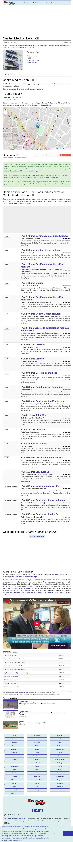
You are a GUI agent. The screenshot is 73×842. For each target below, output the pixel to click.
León (37, 766)
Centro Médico (67, 42)
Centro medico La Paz (48, 514)
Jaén (14, 763)
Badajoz (14, 742)
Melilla (14, 773)
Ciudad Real (60, 749)
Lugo (14, 769)
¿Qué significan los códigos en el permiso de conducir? (37, 703)
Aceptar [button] (67, 834)
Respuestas (44, 3)
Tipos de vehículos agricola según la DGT (32, 722)
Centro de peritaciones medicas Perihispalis (45, 329)
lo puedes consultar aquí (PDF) (21, 692)
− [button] (5, 113)
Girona (60, 752)
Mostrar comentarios (37, 536)
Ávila (59, 739)
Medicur (40, 283)
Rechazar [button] (57, 834)
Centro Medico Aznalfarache (51, 500)
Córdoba (14, 752)
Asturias (37, 739)
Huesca (37, 759)
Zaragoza (14, 793)
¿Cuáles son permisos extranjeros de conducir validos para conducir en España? (42, 713)
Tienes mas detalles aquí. (29, 171)
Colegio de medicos (46, 373)
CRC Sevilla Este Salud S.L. (51, 457)
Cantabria (60, 746)
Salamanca (14, 780)
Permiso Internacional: (11, 676)
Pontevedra (60, 776)
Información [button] (17, 840)
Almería (14, 739)
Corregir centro (66, 155)
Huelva (14, 759)
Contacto (54, 3)
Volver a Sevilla (53, 155)
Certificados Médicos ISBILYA (52, 236)
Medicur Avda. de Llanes (49, 250)
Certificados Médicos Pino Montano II (42, 298)
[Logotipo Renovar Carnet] (37, 802)
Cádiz (37, 746)
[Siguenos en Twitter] (37, 811)
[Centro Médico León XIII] (13, 60)
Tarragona (60, 783)
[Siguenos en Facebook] (33, 811)
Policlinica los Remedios (49, 387)
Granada (14, 756)
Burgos (60, 742)
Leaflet (53, 148)
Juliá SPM (41, 415)
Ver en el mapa (32, 62)
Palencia (37, 776)
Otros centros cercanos (40, 155)
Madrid (37, 769)
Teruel (14, 786)
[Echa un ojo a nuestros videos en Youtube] (41, 811)
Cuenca (37, 752)
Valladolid (14, 790)
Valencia (60, 786)
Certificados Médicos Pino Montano (42, 265)
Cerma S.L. (42, 429)
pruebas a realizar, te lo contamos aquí (23, 577)
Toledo (37, 786)
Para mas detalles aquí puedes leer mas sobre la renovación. (30, 593)
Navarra (59, 773)
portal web (26, 177)
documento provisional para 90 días (16, 588)
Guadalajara (37, 756)
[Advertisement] (37, 21)
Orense (14, 776)
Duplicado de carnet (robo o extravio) (16, 673)
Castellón (14, 749)
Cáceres (14, 746)
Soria (37, 783)
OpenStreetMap (61, 148)
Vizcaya (37, 790)
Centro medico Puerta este (50, 401)
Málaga (60, 769)
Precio (57, 574)
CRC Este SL (43, 472)
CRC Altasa (40, 443)
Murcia (37, 773)
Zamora (60, 790)
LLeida (60, 766)
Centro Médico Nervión (48, 313)
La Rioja (60, 763)
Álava (14, 735)
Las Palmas (14, 766)
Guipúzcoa (59, 756)
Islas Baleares (59, 759)
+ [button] (5, 110)
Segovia (60, 780)
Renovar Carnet (24, 3)
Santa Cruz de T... (37, 780)
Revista (35, 3)
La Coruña (37, 763)
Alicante (60, 735)
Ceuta (37, 749)
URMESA (40, 344)
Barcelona (37, 742)
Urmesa (40, 358)
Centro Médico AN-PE (47, 486)
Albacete (37, 735)
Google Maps (45, 105)
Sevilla (14, 783)
